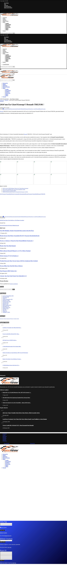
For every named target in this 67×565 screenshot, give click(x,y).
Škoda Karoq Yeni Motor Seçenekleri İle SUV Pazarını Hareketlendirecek (19, 235)
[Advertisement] (23, 124)
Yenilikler (6, 312)
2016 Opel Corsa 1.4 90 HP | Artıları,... (10, 340)
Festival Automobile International (18, 194)
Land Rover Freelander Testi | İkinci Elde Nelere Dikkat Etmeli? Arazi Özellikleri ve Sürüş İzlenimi (25, 419)
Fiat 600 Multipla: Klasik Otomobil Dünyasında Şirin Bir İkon (17, 230)
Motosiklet (8, 24)
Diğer (4, 22)
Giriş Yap (9, 547)
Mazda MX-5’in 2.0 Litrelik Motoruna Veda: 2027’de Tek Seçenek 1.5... (17, 392)
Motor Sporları (7, 305)
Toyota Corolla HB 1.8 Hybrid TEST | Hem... (11, 333)
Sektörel (4, 19)
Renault (1, 111)
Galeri (6, 28)
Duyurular (8, 27)
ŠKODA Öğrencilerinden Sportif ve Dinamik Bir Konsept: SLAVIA (15, 191)
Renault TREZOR (41, 194)
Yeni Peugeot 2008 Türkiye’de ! (8, 271)
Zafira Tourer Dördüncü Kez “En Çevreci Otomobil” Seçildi (14, 189)
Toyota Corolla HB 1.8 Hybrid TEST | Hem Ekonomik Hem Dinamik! (18, 425)
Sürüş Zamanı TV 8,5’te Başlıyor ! (9, 255)
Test (4, 309)
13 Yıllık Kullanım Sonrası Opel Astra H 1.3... (11, 365)
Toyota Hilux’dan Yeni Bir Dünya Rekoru (11, 266)
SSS (5, 4)
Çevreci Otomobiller (8, 295)
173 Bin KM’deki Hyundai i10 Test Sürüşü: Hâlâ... (12, 346)
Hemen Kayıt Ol (7, 535)
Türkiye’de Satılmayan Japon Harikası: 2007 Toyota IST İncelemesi (15, 352)
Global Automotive (7, 299)
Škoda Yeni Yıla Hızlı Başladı (8, 245)
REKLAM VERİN (8, 7)
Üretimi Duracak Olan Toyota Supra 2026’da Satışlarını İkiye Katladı (19, 261)
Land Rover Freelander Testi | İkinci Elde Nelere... (12, 327)
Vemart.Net (32, 443)
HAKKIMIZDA (7, 6)
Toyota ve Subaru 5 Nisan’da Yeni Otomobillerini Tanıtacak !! (16, 240)
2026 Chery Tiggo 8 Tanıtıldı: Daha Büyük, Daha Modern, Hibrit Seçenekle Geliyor (21, 412)
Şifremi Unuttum (3, 532)
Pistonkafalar (6, 443)
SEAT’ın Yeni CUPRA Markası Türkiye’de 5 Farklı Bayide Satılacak (15, 188)
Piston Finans (5, 21)
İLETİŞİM (6, 3)
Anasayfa (5, 17)
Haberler (6, 100)
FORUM (6, 5)
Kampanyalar (7, 301)
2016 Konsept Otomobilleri (5, 194)
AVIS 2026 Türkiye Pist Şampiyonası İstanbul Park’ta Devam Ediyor (16, 397)
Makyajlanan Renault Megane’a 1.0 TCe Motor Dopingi (15, 250)
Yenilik (7, 23)
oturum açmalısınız (14, 283)
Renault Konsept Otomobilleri (31, 194)
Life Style (6, 302)
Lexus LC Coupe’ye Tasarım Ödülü (9, 190)
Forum (4, 30)
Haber (4, 18)
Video (6, 29)
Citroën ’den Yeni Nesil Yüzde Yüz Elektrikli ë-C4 (13, 276)
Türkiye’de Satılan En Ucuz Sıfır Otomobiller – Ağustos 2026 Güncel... (17, 402)
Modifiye (7, 26)
